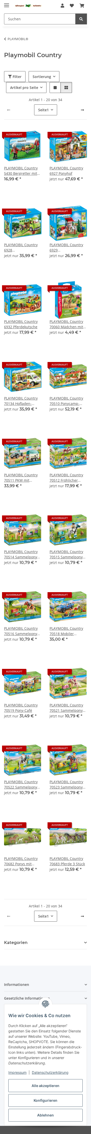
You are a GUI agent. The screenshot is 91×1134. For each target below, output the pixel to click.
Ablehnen (45, 1115)
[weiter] (82, 110)
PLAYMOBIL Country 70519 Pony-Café (21, 708)
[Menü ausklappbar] (6, 3)
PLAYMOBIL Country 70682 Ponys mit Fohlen (21, 861)
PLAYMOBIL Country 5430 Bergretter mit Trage (21, 171)
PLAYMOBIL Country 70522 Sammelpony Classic (21, 784)
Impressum (17, 1072)
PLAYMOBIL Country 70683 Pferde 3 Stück (67, 861)
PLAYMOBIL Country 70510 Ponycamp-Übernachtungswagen (68, 401)
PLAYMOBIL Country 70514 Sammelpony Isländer (21, 554)
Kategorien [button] (16, 942)
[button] (62, 6)
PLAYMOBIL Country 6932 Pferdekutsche (21, 324)
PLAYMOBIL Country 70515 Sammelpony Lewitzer (66, 554)
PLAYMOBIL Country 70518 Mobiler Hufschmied (66, 631)
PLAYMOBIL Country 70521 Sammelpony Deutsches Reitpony (66, 708)
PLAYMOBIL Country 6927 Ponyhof (66, 171)
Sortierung (42, 76)
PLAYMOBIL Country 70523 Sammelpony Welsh (66, 784)
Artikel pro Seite (24, 87)
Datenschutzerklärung (50, 1072)
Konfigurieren (45, 1100)
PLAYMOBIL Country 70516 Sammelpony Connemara (21, 631)
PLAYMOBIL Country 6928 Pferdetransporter (21, 247)
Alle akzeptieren (45, 1085)
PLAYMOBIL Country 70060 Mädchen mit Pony (66, 324)
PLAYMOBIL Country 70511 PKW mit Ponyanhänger (21, 477)
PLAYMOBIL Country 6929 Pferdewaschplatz (66, 247)
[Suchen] (81, 18)
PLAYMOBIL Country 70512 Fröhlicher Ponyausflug (66, 477)
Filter (16, 76)
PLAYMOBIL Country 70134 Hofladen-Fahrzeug (21, 401)
